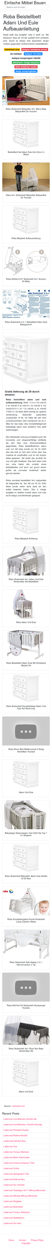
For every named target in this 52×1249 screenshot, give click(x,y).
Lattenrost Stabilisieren (13, 1217)
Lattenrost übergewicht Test (16, 1173)
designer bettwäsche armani (34, 49)
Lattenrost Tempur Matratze (16, 1151)
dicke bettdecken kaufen (26, 66)
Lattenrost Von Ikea (12, 1223)
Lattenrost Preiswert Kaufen (16, 1129)
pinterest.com (18, 1105)
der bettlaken (16, 53)
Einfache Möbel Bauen (25, 2)
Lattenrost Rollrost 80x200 (15, 1135)
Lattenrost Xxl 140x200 (14, 1184)
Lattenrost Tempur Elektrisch (16, 1212)
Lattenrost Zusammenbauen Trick (18, 1162)
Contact (22, 1240)
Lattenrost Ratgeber (12, 1201)
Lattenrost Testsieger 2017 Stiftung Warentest (24, 1190)
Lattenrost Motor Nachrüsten (16, 1157)
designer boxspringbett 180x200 (26, 58)
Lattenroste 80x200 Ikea (14, 1140)
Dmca (11, 1240)
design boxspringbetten (26, 71)
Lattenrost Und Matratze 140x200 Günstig (22, 1124)
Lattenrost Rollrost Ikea (14, 1179)
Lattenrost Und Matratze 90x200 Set (20, 1118)
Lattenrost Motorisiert (13, 1206)
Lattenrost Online (11, 1168)
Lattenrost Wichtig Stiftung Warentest (20, 1195)
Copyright (26, 1243)
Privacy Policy (37, 1240)
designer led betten (33, 53)
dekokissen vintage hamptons (26, 62)
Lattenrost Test (10, 1146)
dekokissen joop (12, 49)
